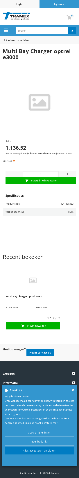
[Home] (16, 16)
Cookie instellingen (39, 432)
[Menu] (6, 30)
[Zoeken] (72, 30)
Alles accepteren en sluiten (39, 450)
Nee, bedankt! (39, 441)
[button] (39, 373)
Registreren (59, 4)
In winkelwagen (36, 325)
